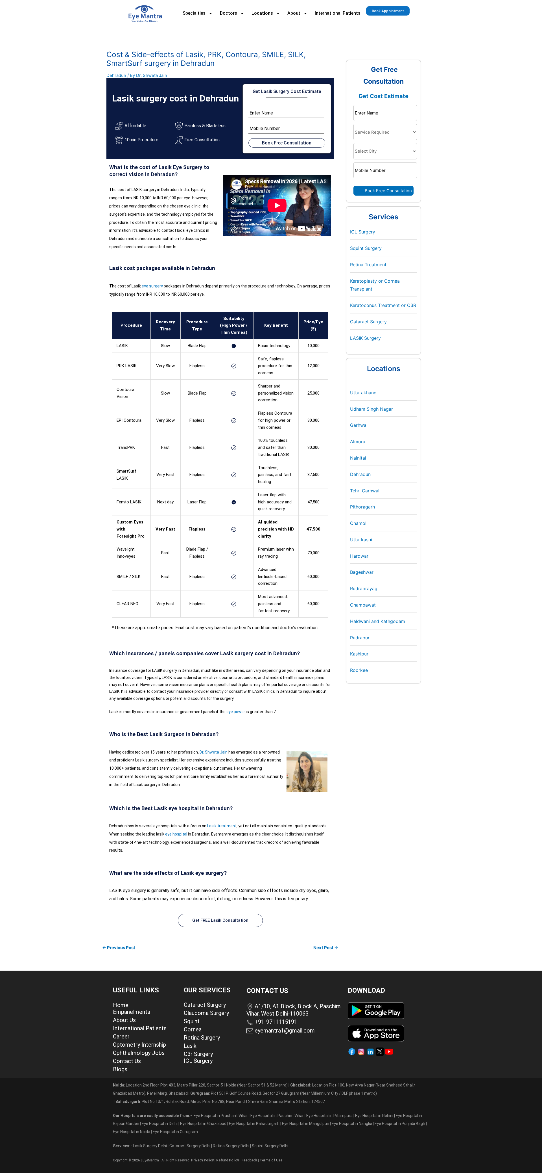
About (293, 13)
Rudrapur (360, 637)
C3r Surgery (198, 1054)
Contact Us (127, 1061)
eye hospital (176, 834)
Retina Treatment (368, 264)
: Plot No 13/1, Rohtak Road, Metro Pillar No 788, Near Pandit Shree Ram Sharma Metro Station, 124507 (220, 1101)
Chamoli (359, 523)
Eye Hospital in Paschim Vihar (277, 1115)
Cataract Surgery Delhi (190, 1146)
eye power (235, 711)
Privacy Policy (202, 1160)
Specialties (194, 13)
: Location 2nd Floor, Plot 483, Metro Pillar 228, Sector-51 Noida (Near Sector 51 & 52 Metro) (200, 1085)
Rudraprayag (363, 588)
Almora (357, 441)
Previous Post (118, 947)
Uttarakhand (363, 392)
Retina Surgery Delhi (231, 1146)
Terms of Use (271, 1160)
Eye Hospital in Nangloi (352, 1123)
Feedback (249, 1160)
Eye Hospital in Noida (131, 1131)
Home (120, 1005)
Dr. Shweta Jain (214, 752)
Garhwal (359, 425)
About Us (124, 1020)
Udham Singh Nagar (371, 409)
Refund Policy (227, 1160)
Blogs (120, 1069)
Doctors (228, 13)
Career (121, 1036)
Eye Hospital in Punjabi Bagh (400, 1123)
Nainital (358, 458)
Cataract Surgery (368, 321)
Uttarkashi (361, 539)
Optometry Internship (139, 1044)
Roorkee (359, 670)
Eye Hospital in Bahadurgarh (254, 1123)
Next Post (325, 947)
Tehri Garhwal (364, 491)
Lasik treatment (222, 826)
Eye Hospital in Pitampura (329, 1115)
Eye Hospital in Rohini (374, 1115)
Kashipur (359, 654)
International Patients (337, 13)
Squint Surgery (366, 248)
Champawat (363, 605)
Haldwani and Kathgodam (377, 621)
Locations (262, 13)
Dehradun (116, 75)
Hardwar (359, 556)
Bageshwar (361, 572)
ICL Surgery (362, 232)
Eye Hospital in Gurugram (175, 1131)
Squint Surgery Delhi (270, 1146)
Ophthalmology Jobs (139, 1052)
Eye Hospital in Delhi (160, 1123)
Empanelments (131, 1011)
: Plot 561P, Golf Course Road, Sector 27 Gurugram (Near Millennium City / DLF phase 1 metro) (283, 1093)
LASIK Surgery (365, 338)
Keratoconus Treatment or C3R (383, 305)
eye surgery (152, 286)
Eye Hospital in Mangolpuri (305, 1123)
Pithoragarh (362, 507)
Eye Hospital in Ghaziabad (203, 1123)
